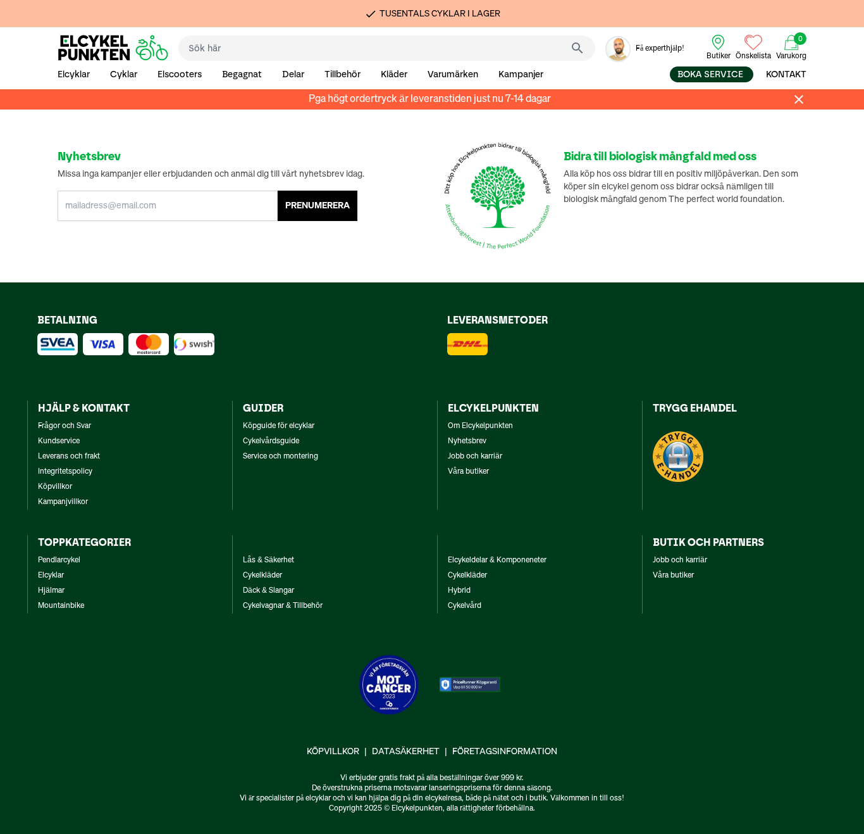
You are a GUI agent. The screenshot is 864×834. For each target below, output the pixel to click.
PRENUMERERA (317, 205)
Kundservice (59, 441)
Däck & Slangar (268, 591)
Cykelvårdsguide (271, 441)
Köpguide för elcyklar (278, 426)
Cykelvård (464, 606)
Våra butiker (468, 472)
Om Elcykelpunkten (480, 426)
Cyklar (123, 74)
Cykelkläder (262, 575)
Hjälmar (51, 591)
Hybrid (459, 591)
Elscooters (179, 74)
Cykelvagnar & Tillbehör (283, 606)
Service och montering (280, 456)
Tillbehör (342, 74)
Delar (293, 74)
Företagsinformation (504, 751)
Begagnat (242, 74)
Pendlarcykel (59, 560)
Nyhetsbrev (467, 441)
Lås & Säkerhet (268, 560)
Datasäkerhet (406, 751)
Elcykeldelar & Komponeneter (497, 560)
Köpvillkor (55, 487)
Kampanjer (520, 74)
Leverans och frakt (69, 456)
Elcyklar (74, 74)
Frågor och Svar (64, 426)
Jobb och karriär (475, 456)
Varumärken (453, 74)
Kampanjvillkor (63, 502)
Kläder (394, 74)
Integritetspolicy (65, 472)
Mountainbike (61, 606)
